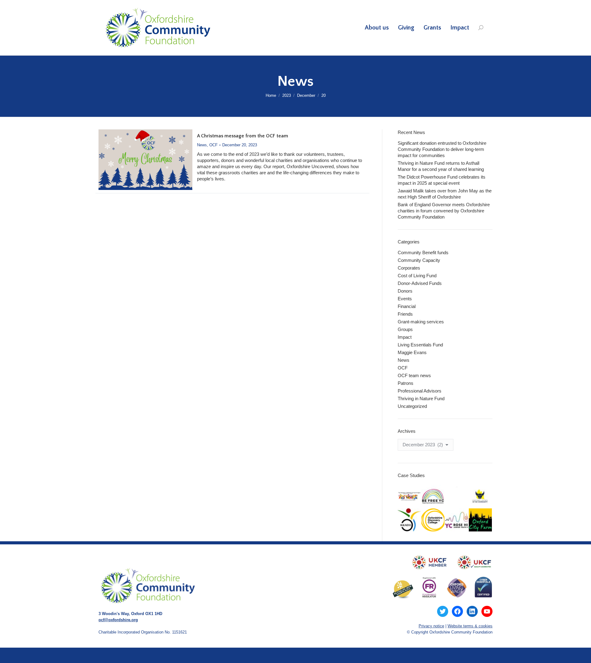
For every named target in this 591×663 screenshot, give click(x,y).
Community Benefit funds (423, 252)
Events (405, 298)
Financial (407, 306)
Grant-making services (421, 321)
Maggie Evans (412, 352)
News (202, 145)
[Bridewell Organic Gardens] (457, 487)
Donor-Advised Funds (420, 283)
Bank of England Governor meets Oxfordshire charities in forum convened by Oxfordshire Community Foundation (444, 210)
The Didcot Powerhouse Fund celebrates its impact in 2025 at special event (441, 180)
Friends (405, 314)
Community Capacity (419, 260)
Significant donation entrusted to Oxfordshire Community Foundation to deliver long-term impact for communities (442, 149)
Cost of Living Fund (417, 275)
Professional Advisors (419, 390)
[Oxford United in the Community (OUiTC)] (480, 496)
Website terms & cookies (470, 626)
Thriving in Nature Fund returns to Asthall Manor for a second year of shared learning (441, 166)
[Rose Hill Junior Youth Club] (457, 520)
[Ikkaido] (409, 520)
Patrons (405, 383)
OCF (213, 145)
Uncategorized (412, 406)
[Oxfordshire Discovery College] (433, 520)
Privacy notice (431, 626)
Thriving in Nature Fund (421, 398)
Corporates (409, 267)
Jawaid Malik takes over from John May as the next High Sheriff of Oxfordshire (445, 193)
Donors (405, 291)
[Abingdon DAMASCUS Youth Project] (409, 496)
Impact (405, 337)
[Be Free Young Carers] (433, 496)
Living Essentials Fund (420, 344)
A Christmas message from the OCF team (242, 136)
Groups (405, 329)
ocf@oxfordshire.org (118, 620)
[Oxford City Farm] (480, 520)
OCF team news (414, 375)
